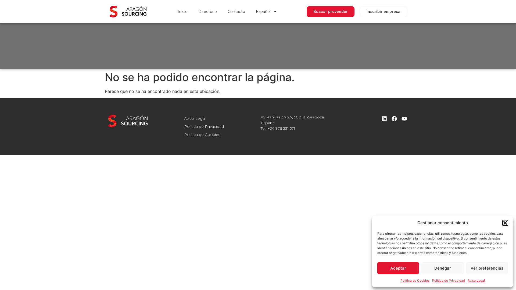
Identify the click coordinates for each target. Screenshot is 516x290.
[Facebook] (394, 118)
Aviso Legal (476, 280)
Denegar (442, 268)
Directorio (207, 11)
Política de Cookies (414, 280)
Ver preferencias (487, 268)
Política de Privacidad (448, 280)
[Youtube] (404, 118)
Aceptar (398, 268)
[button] (505, 223)
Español (263, 11)
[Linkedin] (384, 118)
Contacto (236, 11)
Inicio (183, 11)
